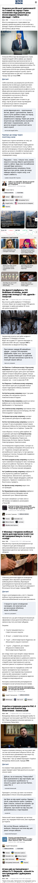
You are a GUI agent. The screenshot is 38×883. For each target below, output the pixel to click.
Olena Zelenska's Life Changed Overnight (9, 250)
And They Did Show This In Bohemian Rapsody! (27, 267)
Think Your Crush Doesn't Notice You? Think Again (27, 284)
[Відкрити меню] (36, 2)
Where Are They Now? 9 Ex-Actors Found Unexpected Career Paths (9, 268)
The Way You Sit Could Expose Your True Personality (9, 284)
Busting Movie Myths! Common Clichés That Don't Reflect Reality (27, 251)
